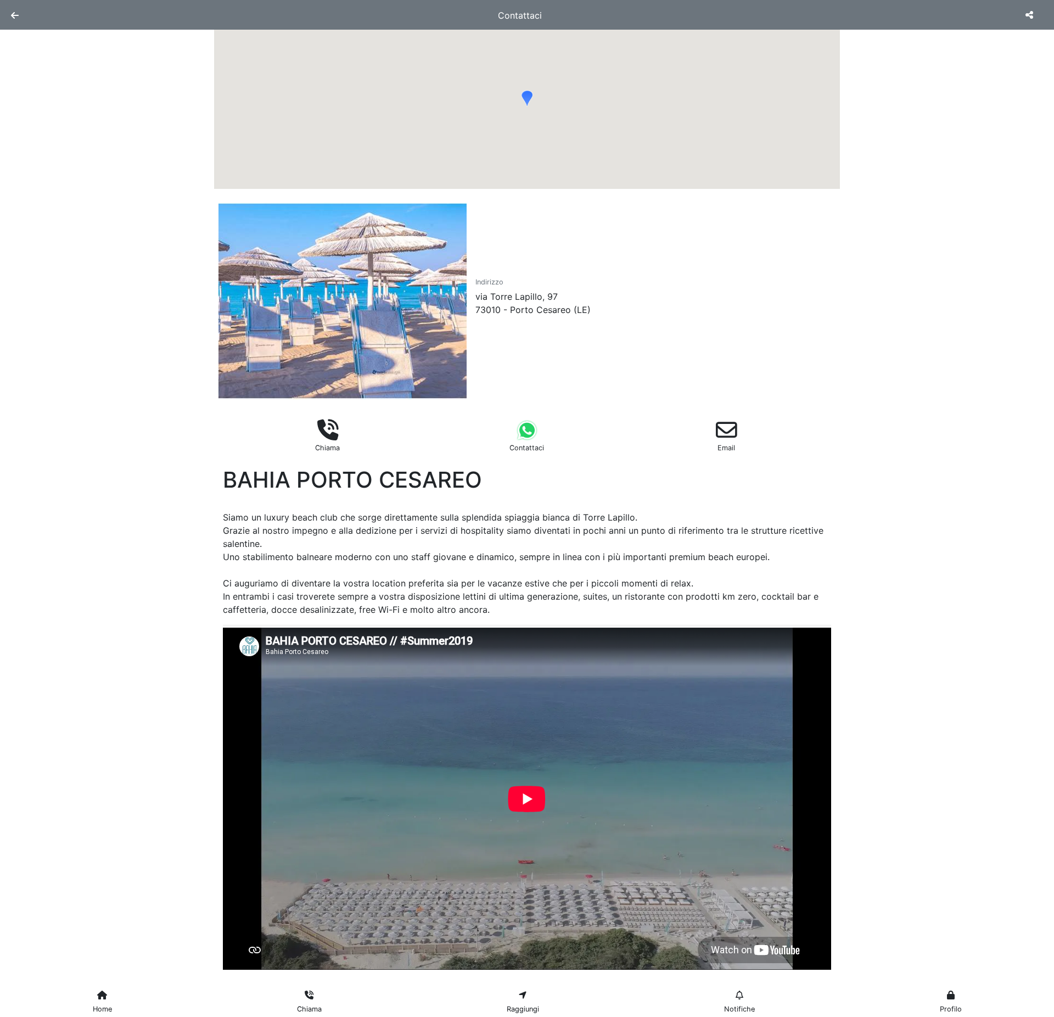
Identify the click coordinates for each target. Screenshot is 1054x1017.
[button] (527, 98)
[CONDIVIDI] (1030, 14)
